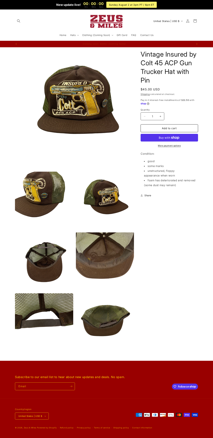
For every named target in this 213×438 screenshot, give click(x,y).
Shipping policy (121, 428)
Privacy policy (84, 428)
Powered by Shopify (47, 428)
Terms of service (102, 428)
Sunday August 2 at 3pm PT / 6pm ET (131, 4)
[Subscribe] (71, 386)
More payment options (169, 145)
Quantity (145, 109)
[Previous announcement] (16, 44)
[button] (18, 21)
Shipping (145, 94)
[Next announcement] (197, 44)
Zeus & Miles (30, 428)
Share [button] (147, 195)
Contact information (142, 428)
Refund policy (67, 428)
